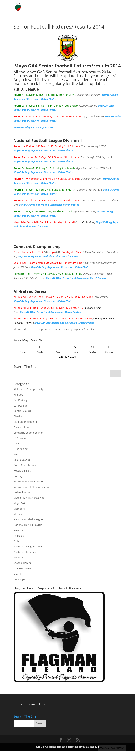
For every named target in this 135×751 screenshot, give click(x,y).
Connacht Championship (28, 432)
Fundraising (21, 449)
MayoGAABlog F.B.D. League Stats (33, 127)
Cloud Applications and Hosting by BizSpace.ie (67, 746)
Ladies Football (22, 492)
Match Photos (49, 99)
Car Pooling (20, 405)
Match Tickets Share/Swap (29, 497)
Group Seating (22, 459)
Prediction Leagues (25, 552)
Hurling (18, 476)
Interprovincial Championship (31, 487)
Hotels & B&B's (22, 470)
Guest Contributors (25, 465)
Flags (17, 443)
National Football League (28, 519)
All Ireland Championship (29, 389)
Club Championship (25, 421)
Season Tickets (22, 563)
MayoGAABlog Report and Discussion (35, 150)
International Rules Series (29, 481)
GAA (16, 454)
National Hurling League (28, 525)
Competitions (21, 427)
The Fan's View (22, 568)
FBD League (20, 438)
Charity (18, 416)
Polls (16, 541)
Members (19, 508)
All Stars (18, 394)
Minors (18, 514)
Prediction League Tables (28, 546)
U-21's (17, 573)
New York (19, 530)
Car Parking (20, 400)
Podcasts (19, 535)
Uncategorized (22, 579)
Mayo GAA (19, 503)
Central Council (23, 411)
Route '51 (19, 557)
